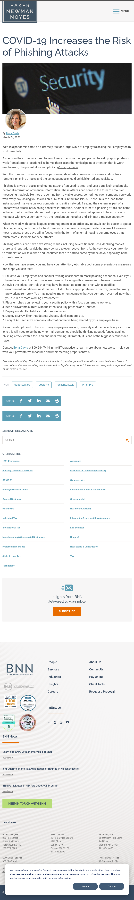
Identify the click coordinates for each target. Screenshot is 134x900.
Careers (53, 691)
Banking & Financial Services (17, 470)
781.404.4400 (106, 848)
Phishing (87, 385)
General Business (11, 499)
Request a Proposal (102, 691)
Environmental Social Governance (88, 489)
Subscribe (67, 611)
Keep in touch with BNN (27, 803)
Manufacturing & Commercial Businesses (23, 537)
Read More (7, 757)
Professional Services (13, 546)
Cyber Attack (66, 385)
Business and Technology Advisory (88, 470)
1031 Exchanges (10, 461)
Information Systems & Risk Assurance (90, 518)
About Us (95, 662)
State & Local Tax (11, 556)
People (52, 662)
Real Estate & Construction (84, 546)
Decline (112, 886)
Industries (54, 676)
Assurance (75, 461)
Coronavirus (22, 385)
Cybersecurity (77, 480)
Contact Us (96, 669)
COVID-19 (44, 385)
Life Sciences (77, 527)
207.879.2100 (9, 848)
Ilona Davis (12, 133)
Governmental (77, 499)
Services (53, 669)
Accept (85, 886)
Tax (72, 556)
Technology (8, 565)
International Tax (11, 527)
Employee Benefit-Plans (15, 489)
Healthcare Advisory (80, 508)
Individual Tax (9, 518)
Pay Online (96, 676)
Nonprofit (75, 537)
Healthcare (8, 508)
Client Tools (97, 684)
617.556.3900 (58, 851)
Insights (53, 684)
